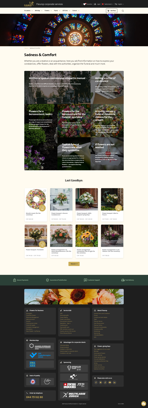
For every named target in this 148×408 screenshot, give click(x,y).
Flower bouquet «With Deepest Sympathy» (84, 214)
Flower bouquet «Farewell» (35, 250)
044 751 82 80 (34, 397)
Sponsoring (97, 333)
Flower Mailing (64, 317)
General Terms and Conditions (102, 313)
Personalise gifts (64, 315)
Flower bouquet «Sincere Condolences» (59, 214)
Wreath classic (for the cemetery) (33, 214)
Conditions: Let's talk (65, 353)
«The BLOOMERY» (98, 335)
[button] (28, 10)
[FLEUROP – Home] (29, 4)
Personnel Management (32, 317)
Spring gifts (29, 313)
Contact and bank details (100, 317)
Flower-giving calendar (100, 357)
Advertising (97, 331)
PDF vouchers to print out (67, 329)
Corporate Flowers (31, 315)
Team (95, 319)
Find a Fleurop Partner (66, 333)
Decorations (29, 329)
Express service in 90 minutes (68, 331)
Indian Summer (98, 365)
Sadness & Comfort (99, 369)
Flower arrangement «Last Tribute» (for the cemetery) (111, 250)
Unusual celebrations (99, 359)
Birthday (96, 351)
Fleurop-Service (98, 321)
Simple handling (64, 347)
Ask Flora (113, 10)
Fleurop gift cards (64, 327)
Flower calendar (98, 355)
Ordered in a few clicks (66, 349)
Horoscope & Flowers (99, 353)
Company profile (98, 329)
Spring (95, 363)
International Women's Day (101, 361)
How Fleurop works (99, 323)
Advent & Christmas (99, 367)
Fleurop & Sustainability (100, 327)
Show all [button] (73, 264)
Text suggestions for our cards (102, 349)
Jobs (95, 337)
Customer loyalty (30, 325)
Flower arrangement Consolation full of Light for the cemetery (86, 251)
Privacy (96, 315)
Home (26, 48)
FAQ (61, 313)
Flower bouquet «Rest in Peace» (110, 214)
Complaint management (32, 327)
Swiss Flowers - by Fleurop (33, 331)
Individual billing (64, 345)
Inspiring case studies (31, 323)
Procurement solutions (66, 321)
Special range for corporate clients (69, 351)
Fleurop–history (98, 325)
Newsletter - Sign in (65, 323)
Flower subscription (65, 319)
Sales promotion (30, 319)
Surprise (28, 321)
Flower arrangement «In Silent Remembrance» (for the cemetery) (61, 251)
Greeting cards (64, 325)
